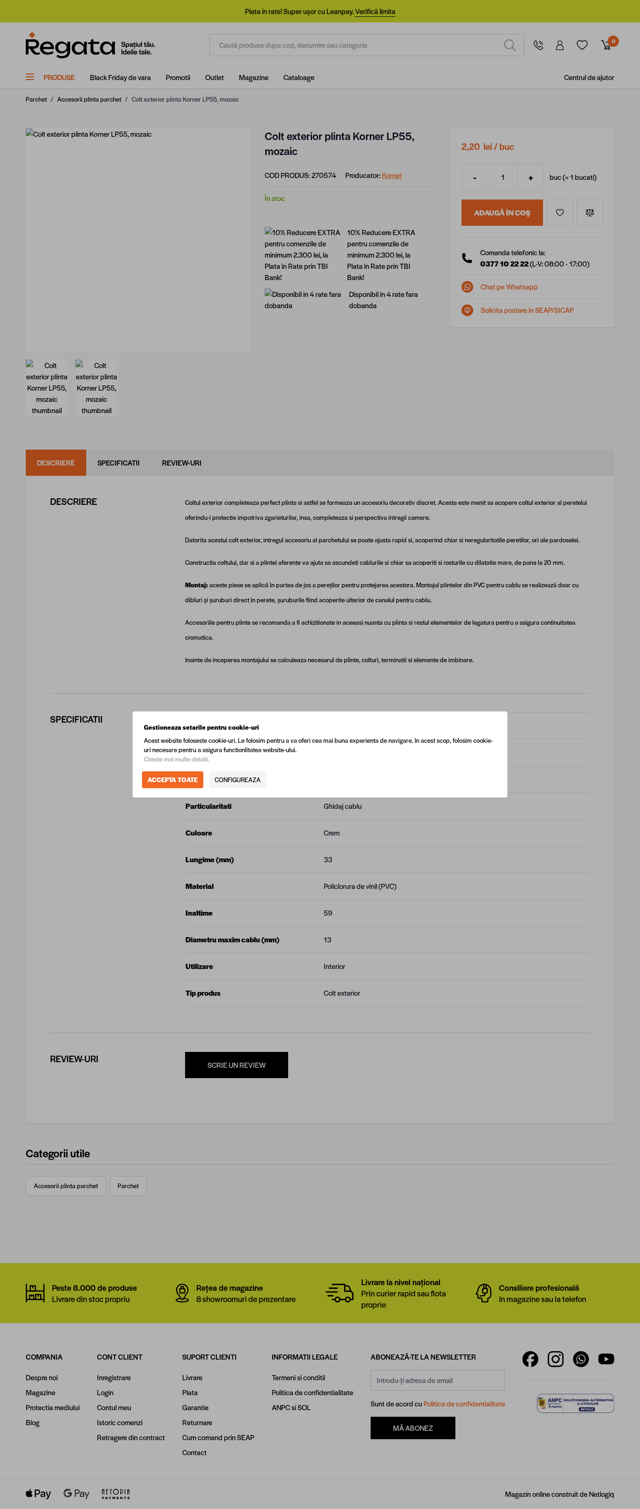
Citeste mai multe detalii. (176, 758)
